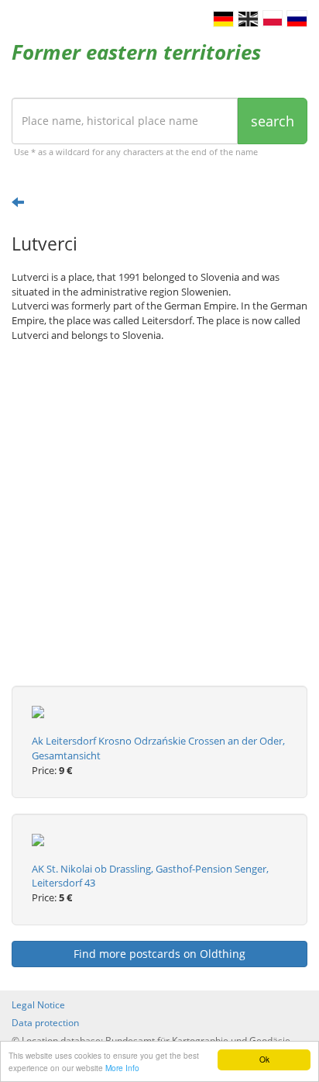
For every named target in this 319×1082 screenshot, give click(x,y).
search (272, 121)
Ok (264, 1059)
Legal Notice (38, 1004)
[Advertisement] (159, 526)
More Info (122, 1067)
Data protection (45, 1022)
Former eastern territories (136, 52)
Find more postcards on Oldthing (159, 953)
